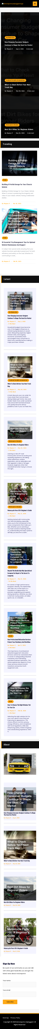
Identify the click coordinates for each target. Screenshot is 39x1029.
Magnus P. (10, 49)
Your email (6, 990)
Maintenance (12, 567)
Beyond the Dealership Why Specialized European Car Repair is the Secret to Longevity (20, 573)
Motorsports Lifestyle (12, 125)
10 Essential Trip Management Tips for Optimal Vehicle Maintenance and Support (18, 243)
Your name (7, 981)
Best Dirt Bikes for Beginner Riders (19, 129)
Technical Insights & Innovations (15, 80)
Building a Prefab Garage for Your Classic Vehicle (17, 186)
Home (5, 180)
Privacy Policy (15, 1018)
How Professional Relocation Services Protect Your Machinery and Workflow (19, 641)
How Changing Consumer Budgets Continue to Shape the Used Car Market (19, 317)
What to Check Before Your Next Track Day (18, 86)
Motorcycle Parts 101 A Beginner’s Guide (20, 510)
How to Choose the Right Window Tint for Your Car (19, 706)
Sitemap (6, 1018)
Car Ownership (10, 37)
